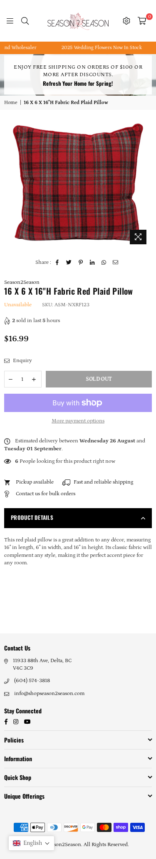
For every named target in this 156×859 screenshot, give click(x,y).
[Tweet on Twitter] (69, 262)
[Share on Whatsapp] (104, 262)
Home (10, 102)
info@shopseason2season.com (49, 693)
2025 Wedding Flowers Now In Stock (97, 47)
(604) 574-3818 (32, 681)
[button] (31, 843)
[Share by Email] (116, 262)
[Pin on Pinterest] (81, 262)
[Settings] (126, 21)
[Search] (24, 21)
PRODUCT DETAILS (32, 517)
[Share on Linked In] (92, 262)
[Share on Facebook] (57, 262)
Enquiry (22, 361)
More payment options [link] (78, 421)
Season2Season (22, 282)
